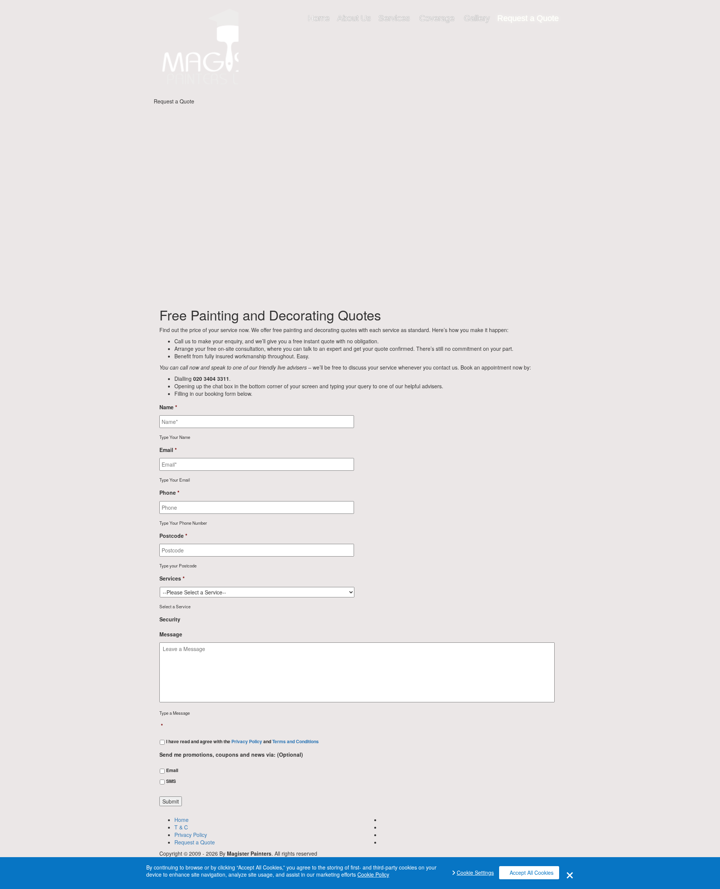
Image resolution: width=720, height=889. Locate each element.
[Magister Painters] (198, 51)
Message (170, 634)
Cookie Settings (475, 872)
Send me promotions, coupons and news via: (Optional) (231, 754)
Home (181, 819)
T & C (181, 827)
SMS (171, 781)
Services (171, 578)
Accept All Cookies (532, 872)
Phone (169, 492)
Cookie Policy (373, 874)
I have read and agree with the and (242, 741)
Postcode (173, 535)
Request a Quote (194, 842)
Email (168, 449)
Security (169, 619)
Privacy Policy (246, 741)
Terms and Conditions (295, 741)
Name (168, 407)
